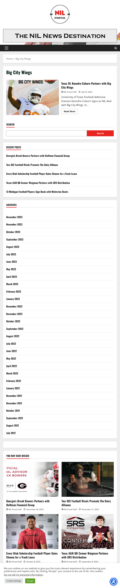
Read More (71, 112)
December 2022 (14, 306)
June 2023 (11, 261)
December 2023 (14, 217)
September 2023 (14, 239)
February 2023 (13, 291)
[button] (6, 48)
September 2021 (14, 418)
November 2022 (14, 314)
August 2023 (12, 247)
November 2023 (14, 224)
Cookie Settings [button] (14, 580)
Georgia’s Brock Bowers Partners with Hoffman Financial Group (38, 156)
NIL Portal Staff (70, 92)
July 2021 (11, 433)
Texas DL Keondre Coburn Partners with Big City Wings (32, 97)
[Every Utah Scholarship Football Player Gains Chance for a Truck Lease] (32, 531)
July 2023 (11, 254)
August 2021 (12, 425)
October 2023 (13, 232)
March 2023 (12, 284)
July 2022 (11, 343)
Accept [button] (30, 580)
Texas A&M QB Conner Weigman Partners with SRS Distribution (38, 183)
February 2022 (13, 381)
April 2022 (11, 366)
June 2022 (11, 351)
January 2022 (13, 388)
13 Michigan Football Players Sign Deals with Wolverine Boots (37, 192)
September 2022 (14, 329)
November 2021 (14, 403)
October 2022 (13, 321)
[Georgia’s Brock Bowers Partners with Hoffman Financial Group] (32, 479)
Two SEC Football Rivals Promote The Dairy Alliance (32, 165)
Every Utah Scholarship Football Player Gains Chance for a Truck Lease (41, 174)
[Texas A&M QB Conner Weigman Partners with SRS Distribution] (88, 531)
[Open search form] (116, 48)
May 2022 (11, 358)
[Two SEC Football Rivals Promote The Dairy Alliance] (88, 479)
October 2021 (13, 410)
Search (10, 124)
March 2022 (12, 373)
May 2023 (11, 269)
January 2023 (13, 299)
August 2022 (12, 336)
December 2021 (14, 396)
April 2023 (11, 277)
